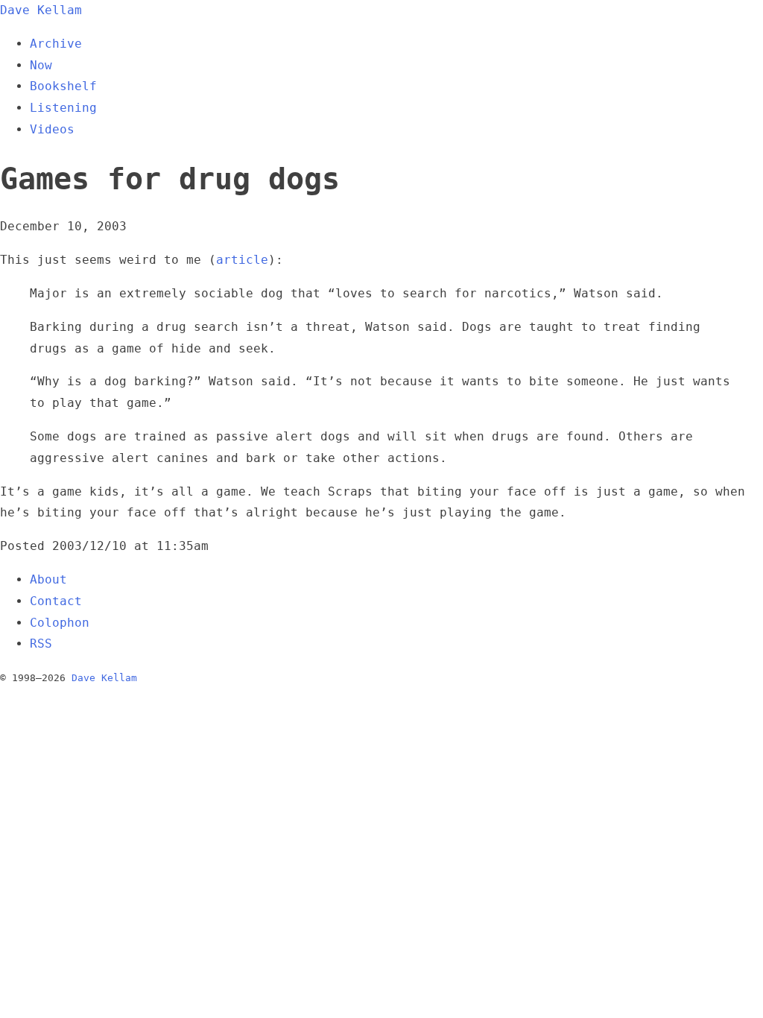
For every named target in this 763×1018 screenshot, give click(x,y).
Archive (56, 44)
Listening (63, 108)
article (242, 260)
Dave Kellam (41, 10)
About (48, 579)
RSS (41, 643)
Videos (52, 129)
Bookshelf (63, 86)
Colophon (59, 623)
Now (41, 65)
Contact (56, 601)
